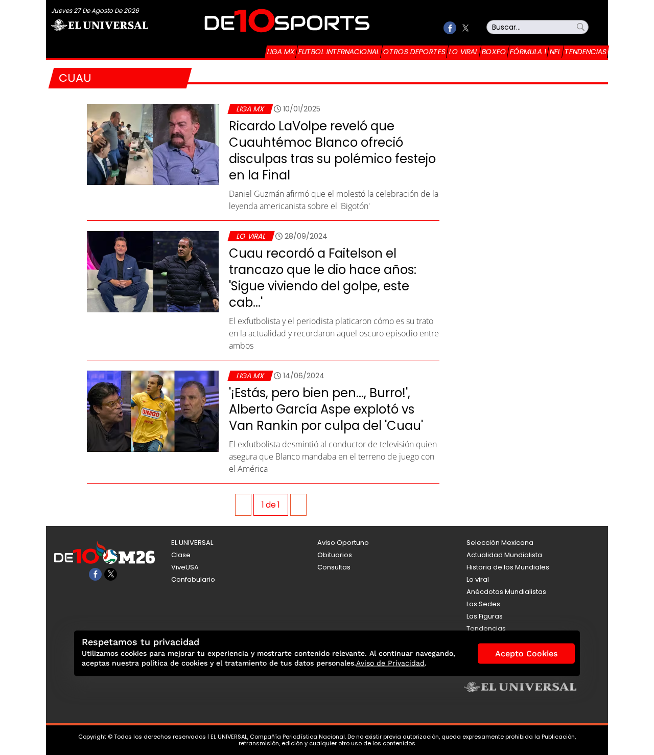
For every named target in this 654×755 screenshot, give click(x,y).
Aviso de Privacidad (390, 663)
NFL (555, 52)
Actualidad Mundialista (504, 555)
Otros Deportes (414, 52)
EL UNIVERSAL (192, 542)
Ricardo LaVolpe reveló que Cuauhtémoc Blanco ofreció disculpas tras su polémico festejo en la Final (332, 151)
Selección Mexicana (499, 542)
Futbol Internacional (339, 52)
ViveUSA (185, 567)
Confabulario (193, 579)
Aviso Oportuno (343, 542)
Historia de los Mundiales (507, 567)
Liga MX (281, 52)
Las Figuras (484, 616)
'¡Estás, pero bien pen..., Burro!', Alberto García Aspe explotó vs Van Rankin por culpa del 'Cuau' (326, 409)
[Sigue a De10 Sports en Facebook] (449, 27)
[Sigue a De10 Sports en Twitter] (465, 27)
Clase (181, 555)
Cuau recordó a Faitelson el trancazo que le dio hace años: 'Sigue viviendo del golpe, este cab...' (322, 278)
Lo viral (463, 52)
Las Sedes (483, 604)
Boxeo (494, 52)
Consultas (334, 567)
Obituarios (334, 555)
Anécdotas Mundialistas (506, 592)
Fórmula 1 (528, 52)
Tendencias (586, 52)
